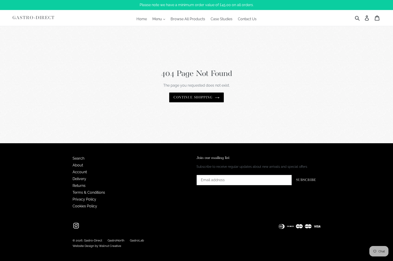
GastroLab (137, 240)
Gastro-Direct (34, 17)
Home (141, 19)
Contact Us (247, 19)
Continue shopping (193, 97)
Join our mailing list (213, 158)
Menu (157, 19)
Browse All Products (188, 19)
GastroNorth (116, 240)
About (78, 165)
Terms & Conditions (89, 192)
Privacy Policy (84, 199)
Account (80, 172)
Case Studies (221, 19)
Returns (79, 185)
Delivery (79, 179)
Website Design (83, 246)
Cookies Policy (85, 206)
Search (78, 158)
